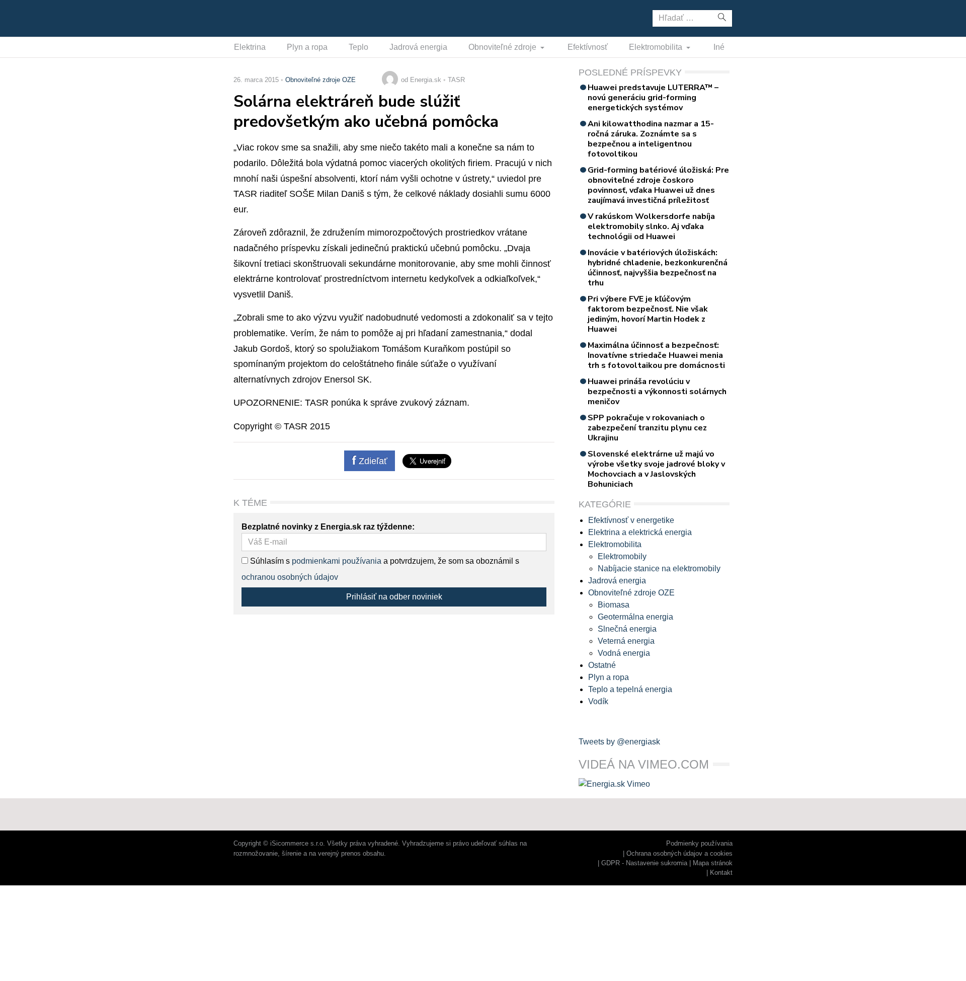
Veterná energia (626, 641)
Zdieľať (371, 461)
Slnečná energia (627, 629)
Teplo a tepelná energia (630, 689)
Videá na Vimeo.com (644, 764)
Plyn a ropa (307, 47)
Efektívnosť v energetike (631, 520)
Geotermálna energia (635, 617)
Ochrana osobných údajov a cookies (679, 853)
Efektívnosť (588, 47)
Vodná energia (624, 653)
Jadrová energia (418, 47)
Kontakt (721, 872)
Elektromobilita (656, 47)
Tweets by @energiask (619, 741)
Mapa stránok (713, 863)
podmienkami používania (336, 561)
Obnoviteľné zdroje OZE (320, 80)
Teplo (358, 47)
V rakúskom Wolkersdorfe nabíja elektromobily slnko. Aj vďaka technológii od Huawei (651, 226)
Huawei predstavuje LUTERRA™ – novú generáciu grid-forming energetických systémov (653, 98)
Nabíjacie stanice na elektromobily (659, 568)
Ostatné (602, 665)
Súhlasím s (269, 561)
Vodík (598, 701)
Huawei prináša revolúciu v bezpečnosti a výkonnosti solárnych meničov (657, 391)
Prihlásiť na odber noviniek (394, 596)
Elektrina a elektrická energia (640, 532)
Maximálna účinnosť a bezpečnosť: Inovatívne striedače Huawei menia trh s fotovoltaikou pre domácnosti (656, 355)
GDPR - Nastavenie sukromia (644, 863)
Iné (719, 47)
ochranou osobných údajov (290, 577)
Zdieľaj (265, 18)
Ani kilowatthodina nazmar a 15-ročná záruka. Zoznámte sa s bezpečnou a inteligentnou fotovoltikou (651, 139)
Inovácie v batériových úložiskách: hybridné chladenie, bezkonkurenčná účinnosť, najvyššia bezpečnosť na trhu (658, 268)
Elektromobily (622, 556)
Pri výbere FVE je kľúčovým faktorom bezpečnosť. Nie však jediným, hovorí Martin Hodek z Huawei (648, 314)
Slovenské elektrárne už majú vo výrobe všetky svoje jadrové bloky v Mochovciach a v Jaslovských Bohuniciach (656, 469)
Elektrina (250, 47)
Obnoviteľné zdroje (503, 47)
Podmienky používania (699, 843)
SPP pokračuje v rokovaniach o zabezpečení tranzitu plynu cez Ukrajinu (647, 428)
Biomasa (613, 604)
